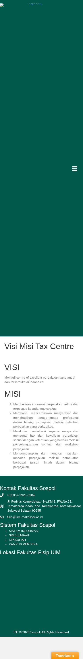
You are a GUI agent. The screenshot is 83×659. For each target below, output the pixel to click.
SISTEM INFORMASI (24, 531)
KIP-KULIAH (17, 540)
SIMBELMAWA (19, 535)
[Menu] (74, 168)
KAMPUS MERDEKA (23, 544)
